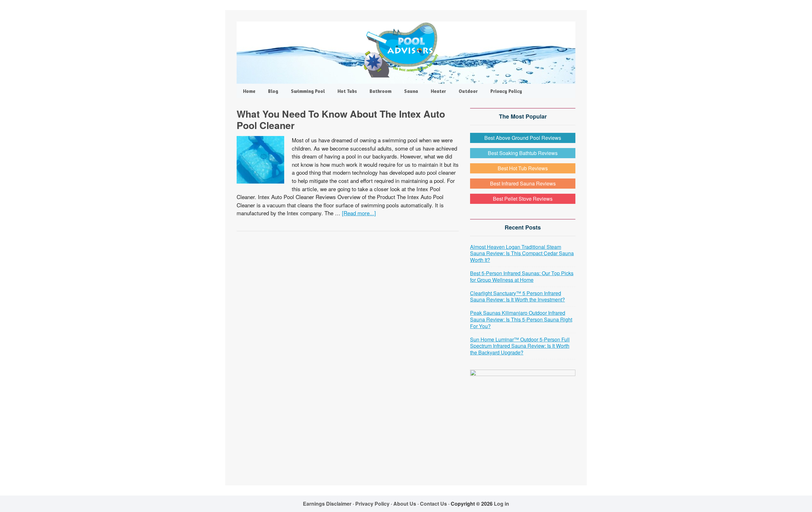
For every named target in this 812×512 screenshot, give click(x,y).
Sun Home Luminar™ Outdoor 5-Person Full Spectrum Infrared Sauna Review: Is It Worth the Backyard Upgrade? (520, 346)
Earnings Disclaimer (327, 503)
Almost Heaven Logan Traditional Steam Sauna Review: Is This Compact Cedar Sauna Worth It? (522, 253)
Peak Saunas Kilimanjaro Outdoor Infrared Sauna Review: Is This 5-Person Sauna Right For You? (521, 319)
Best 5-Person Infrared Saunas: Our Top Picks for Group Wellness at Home (521, 276)
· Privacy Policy (371, 503)
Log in (501, 503)
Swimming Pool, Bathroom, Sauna (406, 50)
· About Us (403, 503)
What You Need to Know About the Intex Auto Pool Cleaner (341, 119)
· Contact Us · (434, 503)
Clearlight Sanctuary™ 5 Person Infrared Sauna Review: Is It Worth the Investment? (517, 296)
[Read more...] (359, 213)
